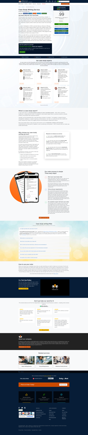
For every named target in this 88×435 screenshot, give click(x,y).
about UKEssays (24, 346)
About (63, 410)
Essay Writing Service (39, 412)
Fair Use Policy (64, 412)
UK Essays (21, 3)
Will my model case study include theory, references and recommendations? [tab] (33, 244)
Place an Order (65, 3)
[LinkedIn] (22, 407)
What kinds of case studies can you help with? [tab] (28, 241)
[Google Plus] (25, 407)
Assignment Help (39, 410)
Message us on (61, 30)
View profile (21, 83)
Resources (39, 3)
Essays (50, 410)
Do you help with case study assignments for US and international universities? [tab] (34, 247)
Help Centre (64, 415)
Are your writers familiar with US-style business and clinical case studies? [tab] (33, 251)
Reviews (30, 3)
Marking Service (39, 415)
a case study (61, 24)
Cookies (39, 430)
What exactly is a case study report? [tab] (26, 238)
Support (49, 1)
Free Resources (51, 415)
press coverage (47, 375)
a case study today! (44, 217)
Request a (61, 28)
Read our (23, 288)
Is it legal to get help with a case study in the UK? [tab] (28, 228)
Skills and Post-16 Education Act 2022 (50, 231)
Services (26, 3)
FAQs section (56, 273)
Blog (50, 419)
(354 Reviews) (63, 9)
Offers (43, 3)
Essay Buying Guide (52, 417)
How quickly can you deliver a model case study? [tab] (28, 257)
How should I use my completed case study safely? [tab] (29, 254)
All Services (38, 417)
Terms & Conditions (27, 430)
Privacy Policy (21, 430)
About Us (34, 3)
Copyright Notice (35, 430)
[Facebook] (19, 407)
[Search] (58, 1)
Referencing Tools (52, 412)
